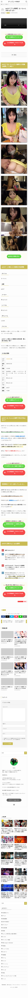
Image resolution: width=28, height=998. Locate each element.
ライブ (4, 960)
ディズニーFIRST (14, 1)
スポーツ (5, 951)
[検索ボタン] (26, 1)
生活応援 (5, 927)
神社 (4, 972)
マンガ (4, 969)
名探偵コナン (6, 912)
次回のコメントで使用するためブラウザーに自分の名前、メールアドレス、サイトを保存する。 (14, 739)
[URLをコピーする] (25, 616)
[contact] (14, 805)
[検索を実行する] (25, 753)
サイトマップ (23, 984)
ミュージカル (6, 948)
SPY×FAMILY (6, 921)
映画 (4, 930)
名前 (4, 723)
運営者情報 (4, 984)
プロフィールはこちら (14, 800)
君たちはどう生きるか (8, 942)
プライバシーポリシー (16, 984)
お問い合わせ (9, 984)
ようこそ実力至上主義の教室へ (10, 933)
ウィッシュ (5, 963)
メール (4, 728)
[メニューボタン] (1, 1)
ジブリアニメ (6, 966)
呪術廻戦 (5, 918)
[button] (3, 616)
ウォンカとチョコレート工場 (9, 975)
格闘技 (4, 954)
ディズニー (5, 924)
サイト (4, 733)
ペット (4, 978)
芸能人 (4, 945)
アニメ (4, 915)
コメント (5, 706)
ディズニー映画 (6, 939)
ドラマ (4, 936)
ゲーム (4, 957)
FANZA (8, 12)
